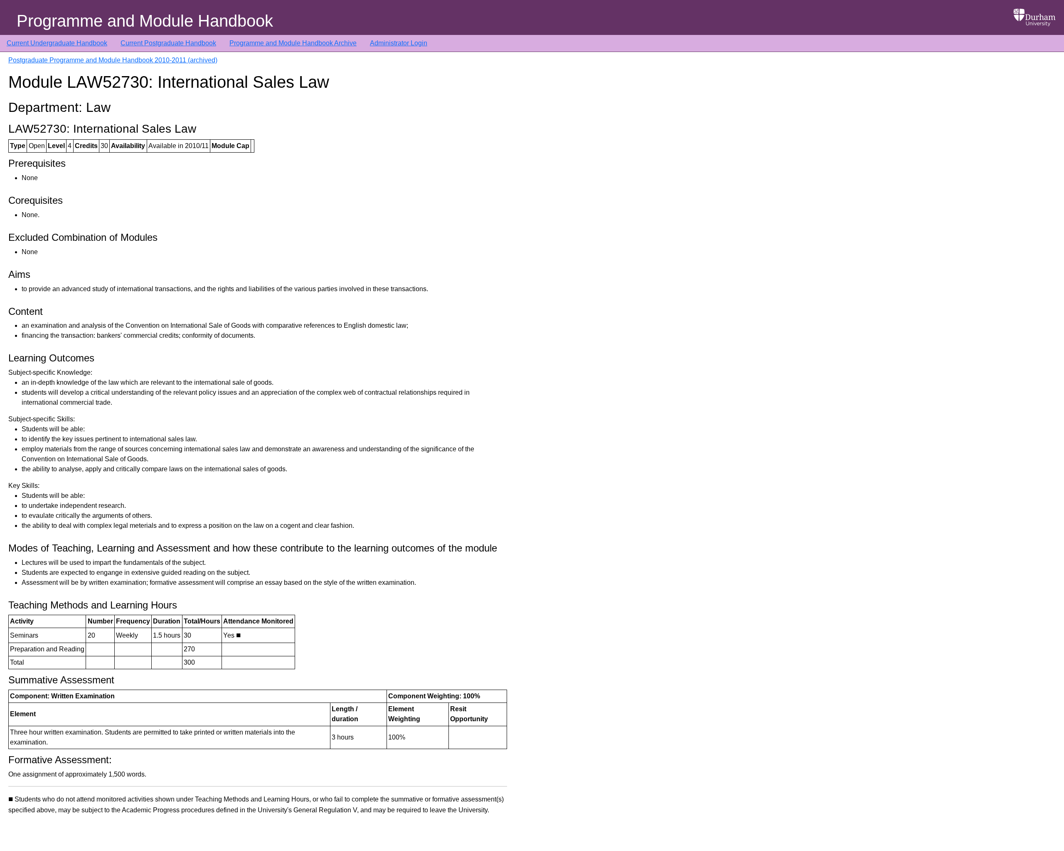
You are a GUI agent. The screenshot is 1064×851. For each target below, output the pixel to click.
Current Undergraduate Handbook (57, 43)
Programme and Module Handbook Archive (293, 43)
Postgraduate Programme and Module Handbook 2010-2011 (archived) (112, 60)
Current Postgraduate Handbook (168, 43)
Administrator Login (398, 43)
